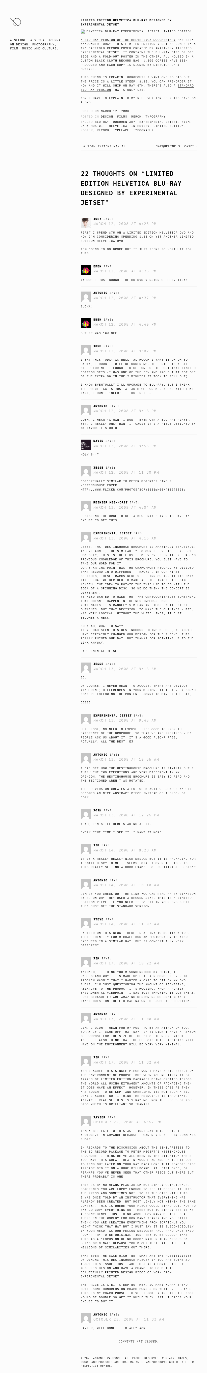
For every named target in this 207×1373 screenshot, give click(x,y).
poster (87, 130)
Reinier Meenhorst (110, 502)
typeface (121, 130)
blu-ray (102, 122)
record (103, 130)
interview (140, 126)
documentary (124, 122)
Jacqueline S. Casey (175, 146)
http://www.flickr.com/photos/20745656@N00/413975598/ (133, 489)
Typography (155, 116)
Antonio (100, 293)
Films (122, 116)
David (98, 441)
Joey (97, 219)
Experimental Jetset (100, 52)
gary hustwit (93, 126)
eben (97, 266)
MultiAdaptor (176, 933)
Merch (136, 116)
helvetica (118, 126)
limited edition (168, 126)
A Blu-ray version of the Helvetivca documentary (128, 40)
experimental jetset (158, 122)
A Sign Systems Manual (104, 146)
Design (107, 116)
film (186, 122)
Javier (99, 1117)
